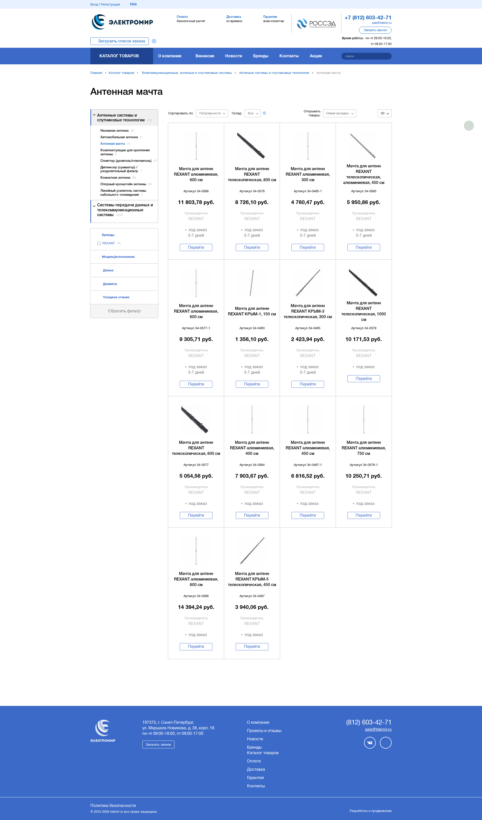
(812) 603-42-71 (369, 722)
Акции (316, 56)
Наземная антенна (117, 130)
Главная (96, 73)
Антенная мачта (115, 143)
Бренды (260, 56)
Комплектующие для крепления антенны (125, 152)
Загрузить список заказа (121, 41)
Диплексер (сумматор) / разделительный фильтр (121, 169)
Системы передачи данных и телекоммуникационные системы (125, 210)
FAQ (133, 4)
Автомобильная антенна (121, 137)
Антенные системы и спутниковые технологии (274, 73)
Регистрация (110, 4)
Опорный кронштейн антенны (126, 184)
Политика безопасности (113, 805)
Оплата (254, 761)
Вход (94, 4)
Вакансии (205, 56)
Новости (233, 56)
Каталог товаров (119, 56)
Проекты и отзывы (264, 731)
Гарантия (255, 778)
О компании (169, 56)
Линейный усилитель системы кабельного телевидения (123, 192)
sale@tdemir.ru (382, 23)
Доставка (256, 769)
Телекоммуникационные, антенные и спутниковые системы (187, 73)
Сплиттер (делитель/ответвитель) (128, 161)
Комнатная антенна (118, 177)
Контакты (289, 56)
